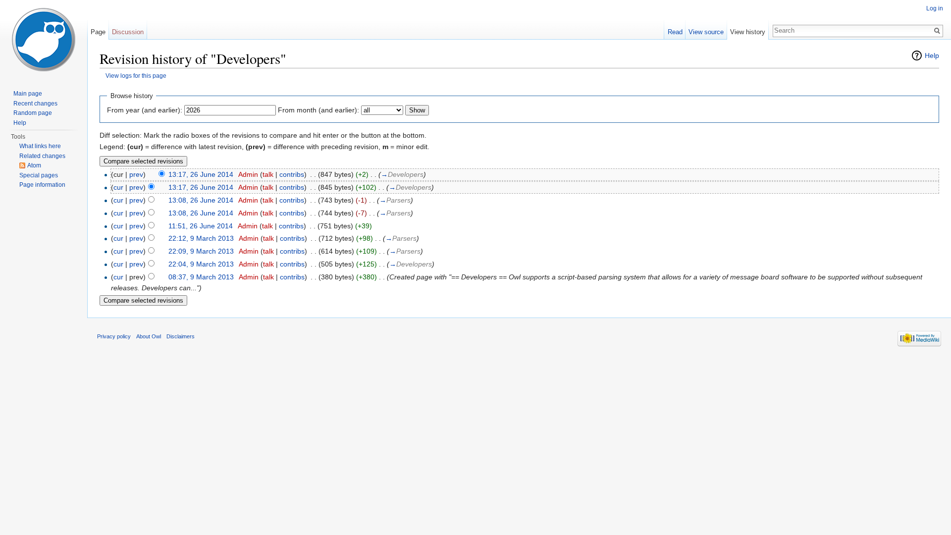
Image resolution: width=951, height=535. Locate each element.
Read (675, 32)
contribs (291, 174)
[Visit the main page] (43, 39)
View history (747, 32)
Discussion (128, 32)
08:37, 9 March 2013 (201, 277)
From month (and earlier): (318, 110)
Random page (32, 112)
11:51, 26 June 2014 (200, 226)
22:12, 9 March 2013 (201, 238)
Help (932, 55)
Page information (42, 184)
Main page (27, 93)
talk (268, 174)
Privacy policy (114, 336)
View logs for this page (136, 75)
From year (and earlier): (144, 110)
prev (136, 174)
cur (118, 187)
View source (706, 32)
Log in (934, 8)
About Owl (148, 336)
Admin (248, 174)
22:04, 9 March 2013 (201, 264)
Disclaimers (180, 336)
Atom (34, 165)
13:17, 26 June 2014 (200, 174)
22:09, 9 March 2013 (201, 251)
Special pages (38, 175)
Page (98, 32)
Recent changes (35, 103)
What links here (40, 146)
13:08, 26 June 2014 (200, 200)
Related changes (42, 156)
